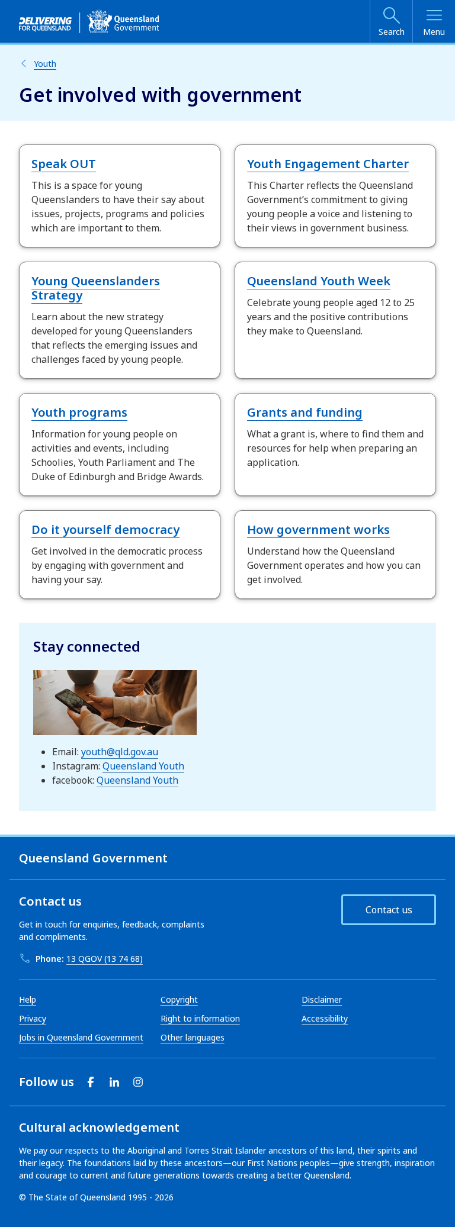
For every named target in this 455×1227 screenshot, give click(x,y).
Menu (434, 31)
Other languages (193, 1037)
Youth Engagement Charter (328, 164)
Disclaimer (322, 999)
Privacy (32, 1018)
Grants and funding (305, 412)
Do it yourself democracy (105, 529)
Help (27, 999)
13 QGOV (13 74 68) (104, 958)
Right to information (200, 1018)
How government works (318, 529)
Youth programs (79, 412)
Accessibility (325, 1018)
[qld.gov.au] (89, 21)
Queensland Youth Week (318, 281)
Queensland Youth (143, 765)
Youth (45, 63)
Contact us (389, 909)
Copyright (179, 999)
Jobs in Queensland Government (81, 1037)
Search (392, 31)
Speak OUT (63, 164)
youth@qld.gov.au (119, 751)
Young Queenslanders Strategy (95, 288)
